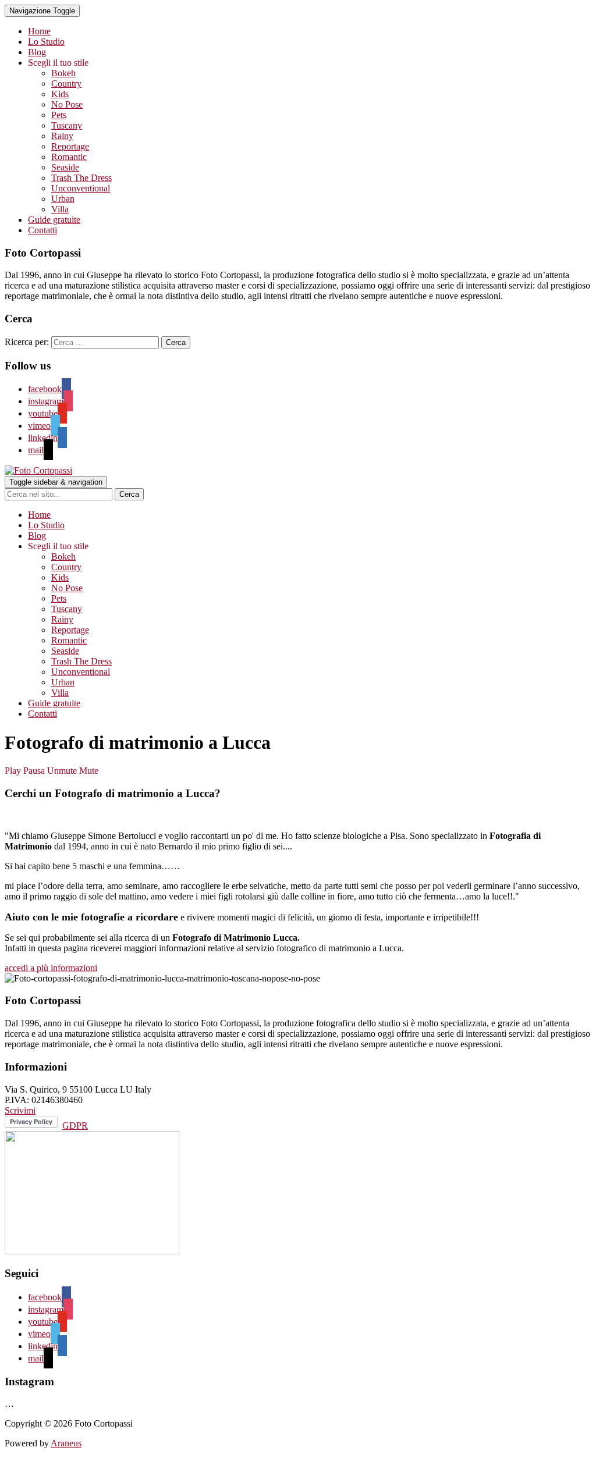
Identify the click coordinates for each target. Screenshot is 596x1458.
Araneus (66, 1443)
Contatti (42, 230)
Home (39, 31)
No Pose (67, 104)
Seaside (65, 167)
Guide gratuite (54, 220)
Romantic (69, 157)
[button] (51, 968)
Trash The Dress (81, 178)
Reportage (70, 146)
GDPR (75, 1125)
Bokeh (63, 73)
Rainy (62, 136)
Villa (60, 209)
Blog (37, 52)
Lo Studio (46, 42)
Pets (58, 115)
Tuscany (66, 125)
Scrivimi (20, 1110)
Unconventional (80, 188)
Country (66, 83)
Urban (62, 199)
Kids (60, 94)
